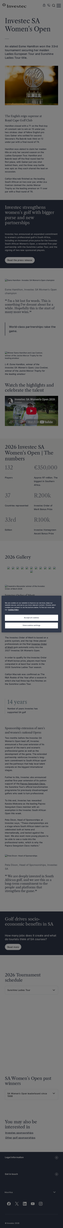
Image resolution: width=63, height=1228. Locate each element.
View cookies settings (31, 625)
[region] (31, 614)
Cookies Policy (13, 610)
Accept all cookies (31, 618)
